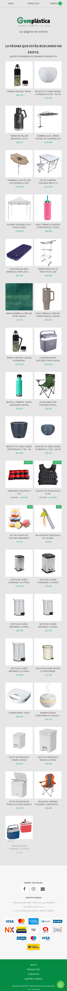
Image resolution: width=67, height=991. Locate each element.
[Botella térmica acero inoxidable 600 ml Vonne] (19, 386)
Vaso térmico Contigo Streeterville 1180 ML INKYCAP (48, 315)
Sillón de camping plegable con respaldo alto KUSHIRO (48, 803)
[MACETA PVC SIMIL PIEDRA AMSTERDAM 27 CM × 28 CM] (19, 430)
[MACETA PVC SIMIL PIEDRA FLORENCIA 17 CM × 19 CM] (48, 430)
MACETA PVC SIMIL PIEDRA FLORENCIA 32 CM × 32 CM (48, 93)
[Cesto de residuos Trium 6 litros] (19, 741)
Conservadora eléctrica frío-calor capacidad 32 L (47, 359)
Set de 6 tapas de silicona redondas (19, 536)
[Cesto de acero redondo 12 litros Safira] (19, 652)
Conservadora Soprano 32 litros (19, 847)
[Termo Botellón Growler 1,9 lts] (19, 132)
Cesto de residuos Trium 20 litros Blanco (19, 803)
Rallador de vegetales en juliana (48, 536)
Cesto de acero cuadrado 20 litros (19, 581)
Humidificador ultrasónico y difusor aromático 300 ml (48, 714)
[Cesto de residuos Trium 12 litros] (48, 741)
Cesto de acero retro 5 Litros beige (48, 670)
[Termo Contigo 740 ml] (19, 87)
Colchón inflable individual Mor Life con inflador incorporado (19, 270)
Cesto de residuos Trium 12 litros (48, 758)
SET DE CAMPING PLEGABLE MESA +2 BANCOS (47, 181)
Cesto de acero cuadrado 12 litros (48, 581)
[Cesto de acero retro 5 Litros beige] (48, 652)
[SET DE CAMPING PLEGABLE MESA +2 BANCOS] (48, 176)
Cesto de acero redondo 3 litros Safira (47, 625)
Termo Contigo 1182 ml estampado (19, 359)
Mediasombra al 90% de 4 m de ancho (19, 315)
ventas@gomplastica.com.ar (33, 907)
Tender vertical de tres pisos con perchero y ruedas (48, 270)
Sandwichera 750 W (19, 712)
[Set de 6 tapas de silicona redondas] (19, 519)
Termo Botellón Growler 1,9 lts (19, 137)
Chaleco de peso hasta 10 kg (48, 492)
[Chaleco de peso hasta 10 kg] (48, 475)
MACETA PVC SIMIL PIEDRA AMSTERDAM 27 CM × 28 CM (19, 448)
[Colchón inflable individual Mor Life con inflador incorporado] (19, 265)
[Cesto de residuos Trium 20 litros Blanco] (19, 785)
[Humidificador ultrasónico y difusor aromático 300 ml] (48, 697)
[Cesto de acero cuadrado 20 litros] (19, 563)
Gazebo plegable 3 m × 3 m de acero (19, 226)
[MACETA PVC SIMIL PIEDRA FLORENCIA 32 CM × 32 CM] (48, 87)
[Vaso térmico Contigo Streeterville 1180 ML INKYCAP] (48, 297)
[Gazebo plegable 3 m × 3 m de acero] (19, 220)
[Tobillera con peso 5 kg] (19, 475)
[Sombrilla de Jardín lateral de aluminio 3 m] (48, 132)
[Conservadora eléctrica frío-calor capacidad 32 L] (48, 342)
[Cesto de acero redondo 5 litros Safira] (19, 608)
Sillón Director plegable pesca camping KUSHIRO (48, 403)
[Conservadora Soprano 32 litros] (19, 830)
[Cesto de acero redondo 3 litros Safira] (48, 608)
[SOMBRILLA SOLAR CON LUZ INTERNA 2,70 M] (19, 176)
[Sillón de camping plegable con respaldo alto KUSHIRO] (48, 785)
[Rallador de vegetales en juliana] (48, 519)
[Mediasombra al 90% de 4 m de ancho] (19, 297)
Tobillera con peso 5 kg (19, 492)
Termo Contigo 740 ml (19, 91)
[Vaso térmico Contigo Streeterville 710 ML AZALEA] (48, 220)
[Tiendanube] (33, 989)
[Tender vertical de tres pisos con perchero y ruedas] (48, 265)
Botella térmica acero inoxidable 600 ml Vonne (19, 403)
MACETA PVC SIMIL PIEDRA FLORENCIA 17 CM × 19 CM (48, 448)
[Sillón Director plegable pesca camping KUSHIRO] (48, 386)
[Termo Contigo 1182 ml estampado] (19, 342)
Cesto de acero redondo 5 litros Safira (19, 625)
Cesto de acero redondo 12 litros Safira (19, 670)
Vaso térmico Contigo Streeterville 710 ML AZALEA (48, 226)
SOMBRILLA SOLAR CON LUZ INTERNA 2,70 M (19, 181)
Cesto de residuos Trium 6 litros (19, 758)
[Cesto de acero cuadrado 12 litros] (48, 563)
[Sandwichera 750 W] (19, 697)
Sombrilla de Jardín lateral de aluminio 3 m (48, 137)
